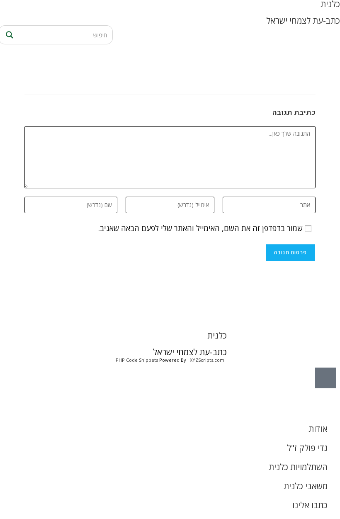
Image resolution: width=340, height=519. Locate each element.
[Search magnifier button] (8, 35)
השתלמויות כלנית (298, 467)
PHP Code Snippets (137, 360)
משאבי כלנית (306, 486)
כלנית (217, 335)
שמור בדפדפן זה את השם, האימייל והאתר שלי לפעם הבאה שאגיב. (200, 228)
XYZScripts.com (207, 360)
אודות (318, 428)
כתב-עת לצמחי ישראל (303, 20)
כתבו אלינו (310, 505)
